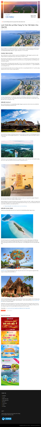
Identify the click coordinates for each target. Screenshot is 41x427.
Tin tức (3, 397)
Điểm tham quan (5, 398)
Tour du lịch (4, 403)
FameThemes (38, 425)
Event (3, 404)
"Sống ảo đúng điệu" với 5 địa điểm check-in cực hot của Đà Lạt (15, 206)
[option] (21, 21)
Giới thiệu (4, 395)
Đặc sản (3, 401)
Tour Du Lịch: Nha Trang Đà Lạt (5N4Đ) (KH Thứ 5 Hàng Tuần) (18, 308)
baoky (2, 28)
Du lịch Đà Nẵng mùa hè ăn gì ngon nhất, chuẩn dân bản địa (14, 21)
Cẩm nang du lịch (9, 310)
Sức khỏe (4, 406)
